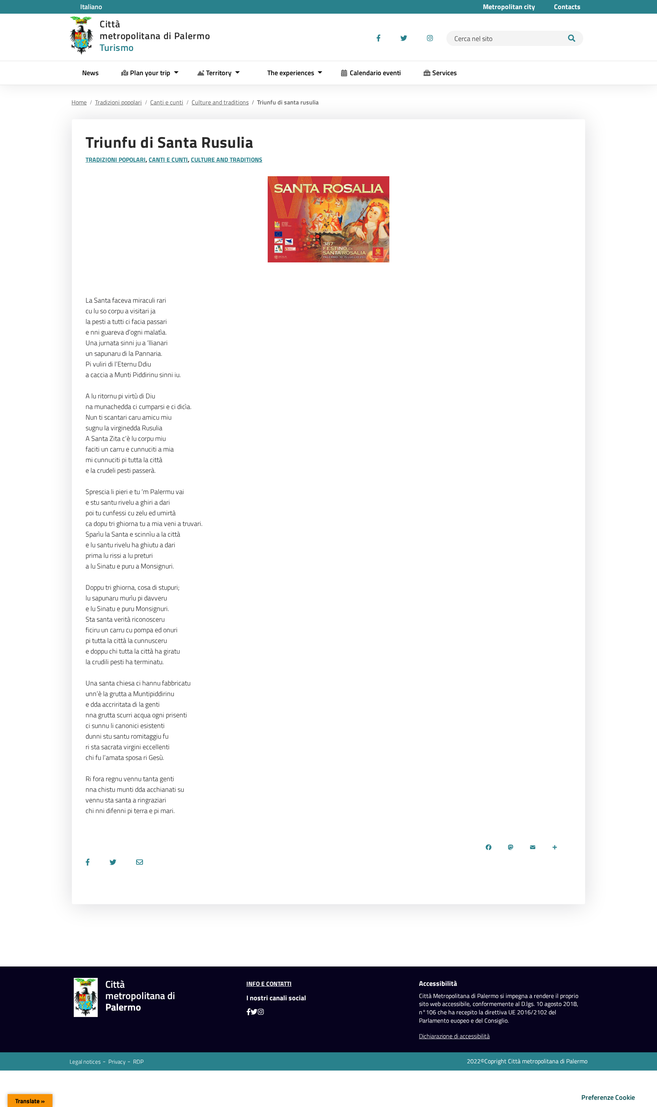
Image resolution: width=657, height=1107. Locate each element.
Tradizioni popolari (118, 102)
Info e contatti (269, 983)
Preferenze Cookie (608, 1097)
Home (79, 102)
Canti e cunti (166, 102)
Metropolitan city (509, 7)
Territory (219, 73)
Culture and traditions (220, 102)
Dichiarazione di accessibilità (454, 1036)
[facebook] (378, 38)
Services (444, 73)
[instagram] (430, 38)
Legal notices (85, 1061)
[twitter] (403, 38)
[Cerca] (572, 38)
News (90, 73)
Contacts (567, 7)
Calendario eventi (375, 73)
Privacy (116, 1061)
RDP (138, 1061)
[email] (139, 862)
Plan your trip (150, 73)
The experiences (290, 73)
